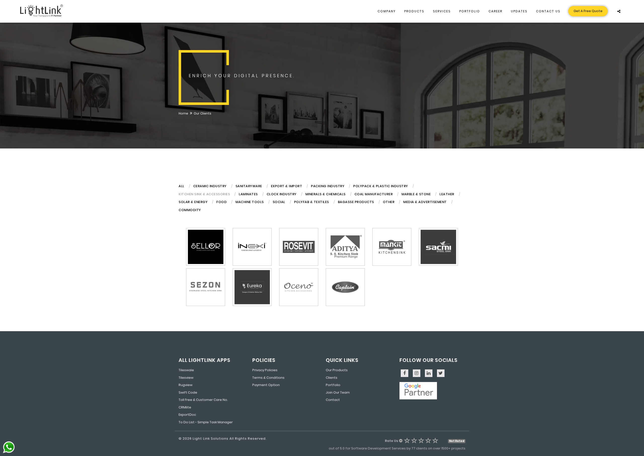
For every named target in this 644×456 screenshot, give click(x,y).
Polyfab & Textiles (311, 202)
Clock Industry (282, 194)
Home (183, 113)
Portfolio (469, 11)
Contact (333, 399)
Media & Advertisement (425, 202)
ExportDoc (187, 414)
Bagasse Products (356, 202)
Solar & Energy (193, 202)
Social (279, 202)
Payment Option (266, 385)
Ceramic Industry (210, 186)
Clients (331, 377)
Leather (446, 194)
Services (442, 11)
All (181, 186)
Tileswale (186, 370)
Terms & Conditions (268, 377)
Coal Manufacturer (373, 194)
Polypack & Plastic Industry (380, 186)
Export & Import (286, 186)
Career (495, 11)
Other (389, 202)
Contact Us (548, 11)
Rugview (185, 385)
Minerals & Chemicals (325, 194)
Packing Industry (327, 186)
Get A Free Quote (588, 11)
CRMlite (185, 407)
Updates (519, 11)
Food (221, 202)
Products (414, 11)
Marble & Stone (416, 194)
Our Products (337, 370)
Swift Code (188, 392)
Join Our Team (338, 392)
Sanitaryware (248, 186)
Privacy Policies (264, 370)
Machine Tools (249, 202)
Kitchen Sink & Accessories (204, 194)
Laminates (248, 194)
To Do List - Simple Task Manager (206, 422)
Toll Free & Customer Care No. (203, 399)
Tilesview (186, 377)
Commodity (190, 210)
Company (387, 11)
